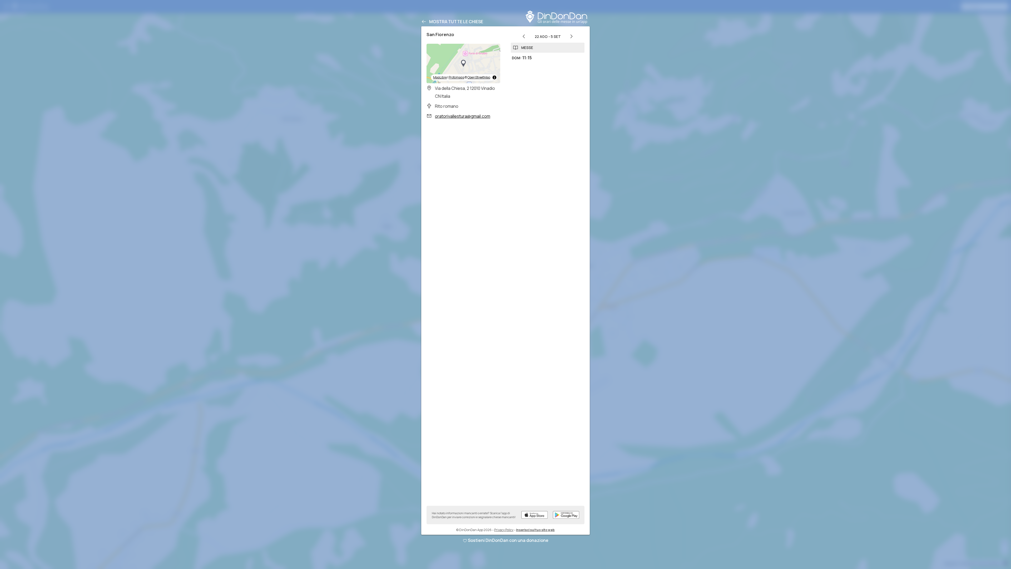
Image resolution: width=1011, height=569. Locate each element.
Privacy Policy (503, 530)
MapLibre (440, 77)
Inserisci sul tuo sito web (535, 530)
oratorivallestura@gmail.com (462, 116)
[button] (463, 63)
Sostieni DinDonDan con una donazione (508, 540)
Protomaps (456, 77)
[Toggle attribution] (494, 77)
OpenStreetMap (479, 77)
